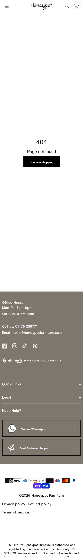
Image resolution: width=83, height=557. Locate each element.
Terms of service (15, 512)
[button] (6, 6)
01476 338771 (26, 326)
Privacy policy (13, 504)
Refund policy (39, 504)
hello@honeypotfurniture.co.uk (38, 332)
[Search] (67, 6)
